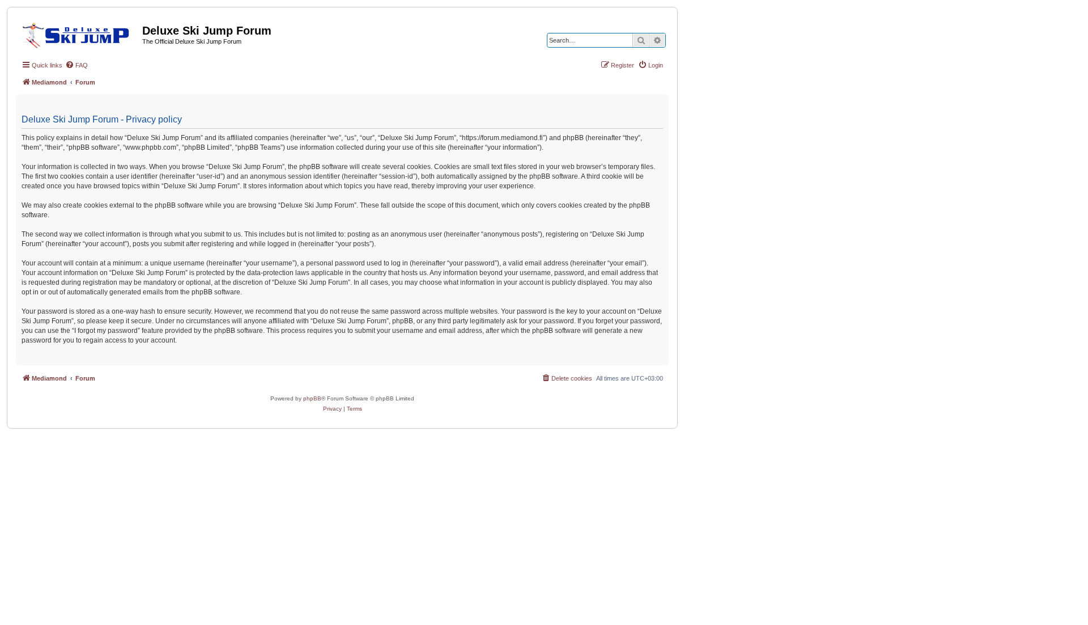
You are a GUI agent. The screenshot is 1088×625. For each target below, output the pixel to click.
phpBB (312, 398)
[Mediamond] (79, 33)
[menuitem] (76, 65)
